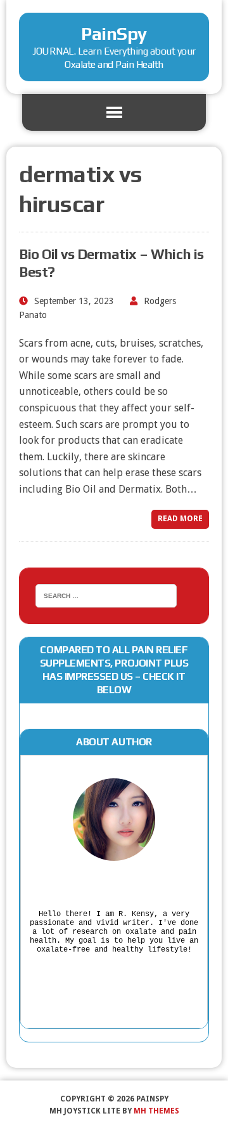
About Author (113, 742)
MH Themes (156, 1111)
